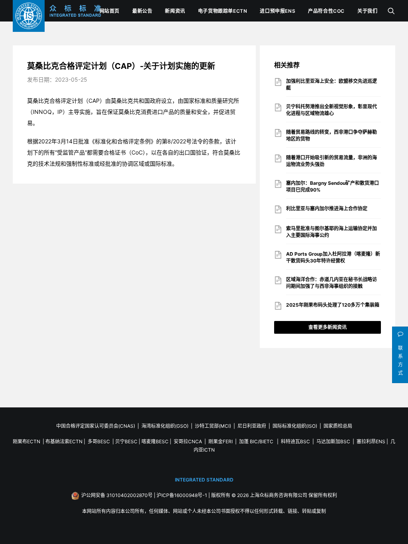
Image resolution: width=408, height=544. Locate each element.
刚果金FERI (220, 441)
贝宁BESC (126, 441)
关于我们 (367, 11)
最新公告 (142, 11)
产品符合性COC (326, 11)
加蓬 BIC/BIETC (257, 441)
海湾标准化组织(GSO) (164, 426)
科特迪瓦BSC (295, 441)
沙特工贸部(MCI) (213, 426)
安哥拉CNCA (188, 441)
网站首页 (110, 11)
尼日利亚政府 (251, 426)
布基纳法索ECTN (63, 441)
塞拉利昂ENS (371, 441)
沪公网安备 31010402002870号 (117, 495)
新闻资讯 (175, 11)
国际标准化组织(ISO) (295, 426)
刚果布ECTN (26, 441)
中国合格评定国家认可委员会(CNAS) (95, 426)
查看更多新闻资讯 (327, 327)
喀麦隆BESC (155, 441)
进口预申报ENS (277, 11)
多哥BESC (99, 441)
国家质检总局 (338, 426)
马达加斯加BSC (333, 441)
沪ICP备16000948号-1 (182, 495)
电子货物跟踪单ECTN (222, 11)
